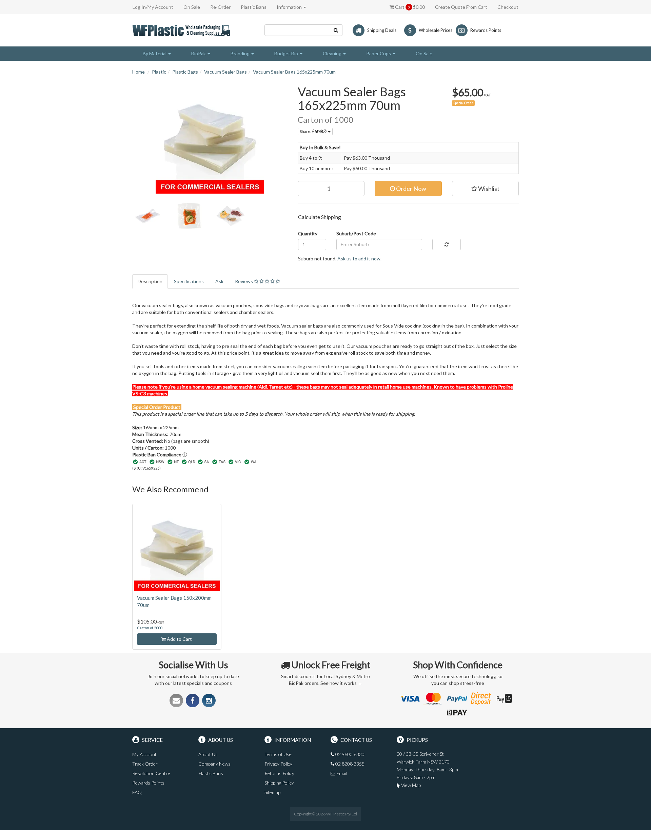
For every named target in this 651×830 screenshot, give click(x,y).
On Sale (191, 7)
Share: (306, 131)
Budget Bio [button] (286, 53)
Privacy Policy (278, 764)
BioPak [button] (199, 53)
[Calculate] (446, 244)
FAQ (137, 792)
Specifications (189, 281)
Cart (409, 7)
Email (341, 773)
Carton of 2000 (149, 628)
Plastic (159, 72)
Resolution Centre (151, 773)
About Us (208, 754)
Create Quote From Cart (461, 7)
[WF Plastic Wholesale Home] (182, 30)
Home (138, 72)
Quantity (307, 233)
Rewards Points (148, 783)
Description (150, 281)
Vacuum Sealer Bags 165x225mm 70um (294, 72)
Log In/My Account (153, 7)
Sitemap (272, 792)
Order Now (410, 188)
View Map (410, 785)
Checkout (507, 7)
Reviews (244, 281)
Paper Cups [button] (379, 53)
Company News (214, 764)
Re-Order (220, 7)
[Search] (336, 30)
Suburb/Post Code (356, 233)
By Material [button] (155, 53)
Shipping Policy (279, 783)
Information (290, 7)
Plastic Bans (254, 7)
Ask (219, 281)
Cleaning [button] (332, 53)
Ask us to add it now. (359, 258)
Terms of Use (278, 754)
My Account (144, 754)
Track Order (145, 764)
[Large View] (147, 216)
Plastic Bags (185, 72)
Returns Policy (279, 773)
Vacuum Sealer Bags (225, 72)
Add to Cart (179, 639)
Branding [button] (241, 53)
